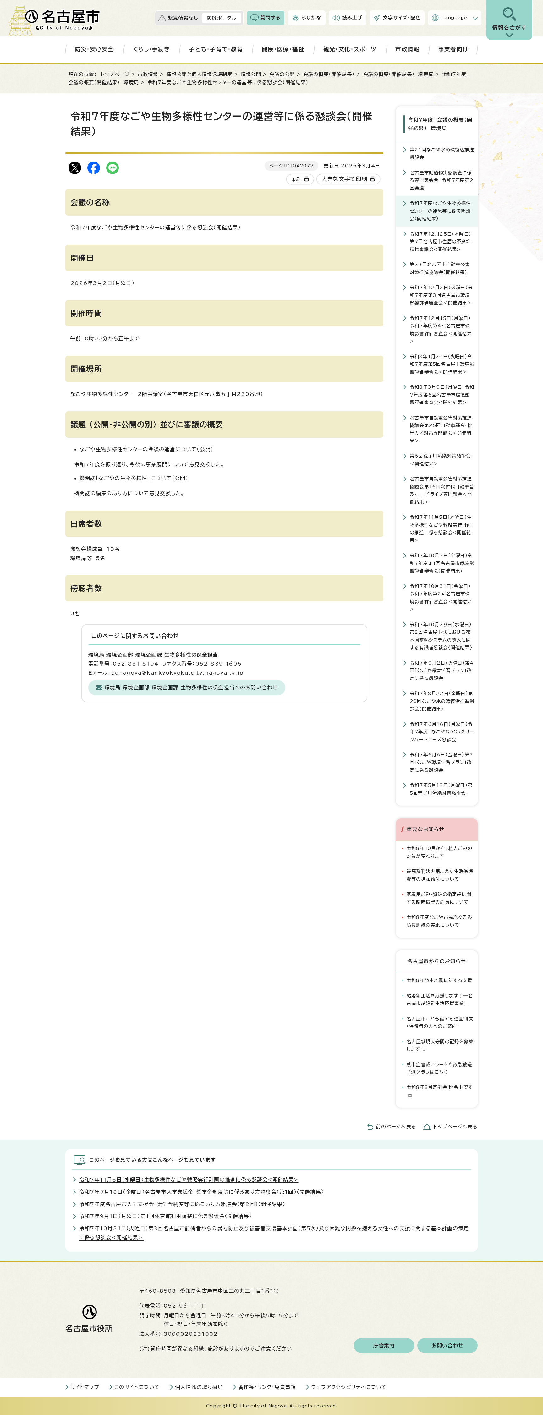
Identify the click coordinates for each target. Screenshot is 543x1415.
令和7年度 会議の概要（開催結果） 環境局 (440, 124)
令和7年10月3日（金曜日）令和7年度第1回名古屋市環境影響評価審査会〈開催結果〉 (442, 563)
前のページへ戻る (396, 1126)
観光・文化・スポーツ (350, 49)
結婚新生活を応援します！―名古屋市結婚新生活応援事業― (440, 999)
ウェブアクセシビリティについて (349, 1387)
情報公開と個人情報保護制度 (200, 74)
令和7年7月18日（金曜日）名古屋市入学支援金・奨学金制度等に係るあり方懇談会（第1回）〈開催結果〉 (201, 1191)
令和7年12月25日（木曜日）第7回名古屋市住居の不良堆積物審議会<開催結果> (440, 242)
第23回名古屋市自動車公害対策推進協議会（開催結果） (440, 268)
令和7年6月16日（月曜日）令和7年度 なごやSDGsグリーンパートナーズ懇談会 (442, 732)
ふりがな (311, 17)
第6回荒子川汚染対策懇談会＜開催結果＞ (440, 459)
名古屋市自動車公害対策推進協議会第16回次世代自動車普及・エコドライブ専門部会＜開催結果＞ (442, 490)
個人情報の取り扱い (199, 1387)
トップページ (115, 74)
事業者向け (453, 49)
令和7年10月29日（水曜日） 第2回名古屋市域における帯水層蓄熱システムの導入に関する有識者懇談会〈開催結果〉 (441, 636)
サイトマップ (84, 1387)
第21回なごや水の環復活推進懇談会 (442, 153)
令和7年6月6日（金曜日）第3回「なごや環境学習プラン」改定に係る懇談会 (441, 762)
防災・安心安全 (94, 49)
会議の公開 (282, 74)
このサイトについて (137, 1387)
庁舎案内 (384, 1345)
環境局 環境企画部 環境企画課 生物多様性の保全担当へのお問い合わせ (191, 687)
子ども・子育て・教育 (216, 49)
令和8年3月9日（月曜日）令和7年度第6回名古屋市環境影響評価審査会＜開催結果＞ (442, 395)
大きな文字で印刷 (344, 179)
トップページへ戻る (456, 1126)
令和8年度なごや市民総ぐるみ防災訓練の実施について (439, 921)
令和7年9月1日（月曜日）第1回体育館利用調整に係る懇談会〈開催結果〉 (165, 1216)
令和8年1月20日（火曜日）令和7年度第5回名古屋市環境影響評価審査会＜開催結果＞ (442, 364)
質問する (270, 17)
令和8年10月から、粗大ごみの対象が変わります (439, 852)
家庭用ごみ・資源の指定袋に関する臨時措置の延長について (439, 898)
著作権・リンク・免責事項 (267, 1387)
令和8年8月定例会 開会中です (440, 1087)
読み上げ (352, 17)
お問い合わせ (447, 1345)
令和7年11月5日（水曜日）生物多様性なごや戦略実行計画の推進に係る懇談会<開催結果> (441, 528)
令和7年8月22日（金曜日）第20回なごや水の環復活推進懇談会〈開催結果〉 (442, 701)
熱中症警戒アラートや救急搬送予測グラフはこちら (439, 1068)
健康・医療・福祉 (283, 49)
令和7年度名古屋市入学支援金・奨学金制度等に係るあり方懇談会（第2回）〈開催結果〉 (182, 1204)
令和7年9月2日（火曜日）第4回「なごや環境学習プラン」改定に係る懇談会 (442, 671)
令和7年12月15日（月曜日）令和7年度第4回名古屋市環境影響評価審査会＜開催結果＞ (441, 329)
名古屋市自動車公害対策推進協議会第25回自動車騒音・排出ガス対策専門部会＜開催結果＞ (441, 429)
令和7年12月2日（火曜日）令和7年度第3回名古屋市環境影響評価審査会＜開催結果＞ (441, 295)
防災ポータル (222, 18)
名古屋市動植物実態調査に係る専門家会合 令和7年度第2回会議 (442, 180)
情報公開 (251, 74)
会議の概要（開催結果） (329, 74)
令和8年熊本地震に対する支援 (439, 980)
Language (455, 17)
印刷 (296, 179)
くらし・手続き (151, 49)
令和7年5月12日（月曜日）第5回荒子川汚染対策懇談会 (441, 789)
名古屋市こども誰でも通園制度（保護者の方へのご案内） (440, 1022)
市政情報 (407, 49)
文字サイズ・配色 (402, 17)
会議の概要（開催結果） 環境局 (398, 74)
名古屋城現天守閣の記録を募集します (440, 1045)
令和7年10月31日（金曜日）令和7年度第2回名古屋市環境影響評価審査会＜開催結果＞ (441, 598)
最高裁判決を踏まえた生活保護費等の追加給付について (440, 875)
